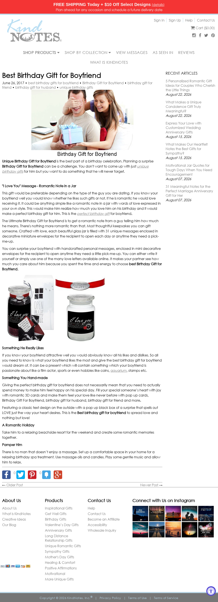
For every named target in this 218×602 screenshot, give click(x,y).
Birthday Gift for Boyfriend (103, 83)
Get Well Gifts (55, 513)
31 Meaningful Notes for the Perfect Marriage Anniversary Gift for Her (189, 191)
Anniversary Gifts (58, 530)
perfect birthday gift (93, 213)
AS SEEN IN (163, 52)
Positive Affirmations (61, 568)
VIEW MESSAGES (132, 52)
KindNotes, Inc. (79, 598)
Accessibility (97, 524)
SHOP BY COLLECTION (87, 52)
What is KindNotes (16, 513)
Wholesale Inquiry (102, 530)
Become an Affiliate (104, 519)
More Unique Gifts (59, 579)
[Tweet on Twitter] (22, 472)
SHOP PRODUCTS (40, 52)
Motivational (55, 573)
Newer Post (149, 485)
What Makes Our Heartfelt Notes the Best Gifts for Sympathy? (187, 148)
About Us (9, 508)
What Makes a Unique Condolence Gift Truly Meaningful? (183, 106)
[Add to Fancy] (48, 472)
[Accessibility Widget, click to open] (211, 591)
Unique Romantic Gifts (63, 546)
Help (189, 20)
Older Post (14, 485)
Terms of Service (166, 598)
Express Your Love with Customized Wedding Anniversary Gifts (183, 127)
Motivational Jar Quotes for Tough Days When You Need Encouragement (189, 170)
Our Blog (9, 524)
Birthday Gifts (55, 519)
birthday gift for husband (35, 87)
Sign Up (175, 20)
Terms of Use (137, 598)
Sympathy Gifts (57, 551)
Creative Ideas (14, 519)
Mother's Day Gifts (59, 557)
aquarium (118, 370)
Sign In (159, 20)
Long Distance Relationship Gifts (58, 538)
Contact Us (206, 20)
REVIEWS (186, 52)
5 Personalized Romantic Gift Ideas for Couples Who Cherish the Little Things (190, 85)
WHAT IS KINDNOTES (109, 62)
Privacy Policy (110, 598)
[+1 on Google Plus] (59, 472)
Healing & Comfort (60, 562)
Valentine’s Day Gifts (62, 524)
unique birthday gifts (76, 87)
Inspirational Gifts (58, 508)
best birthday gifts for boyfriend (53, 83)
